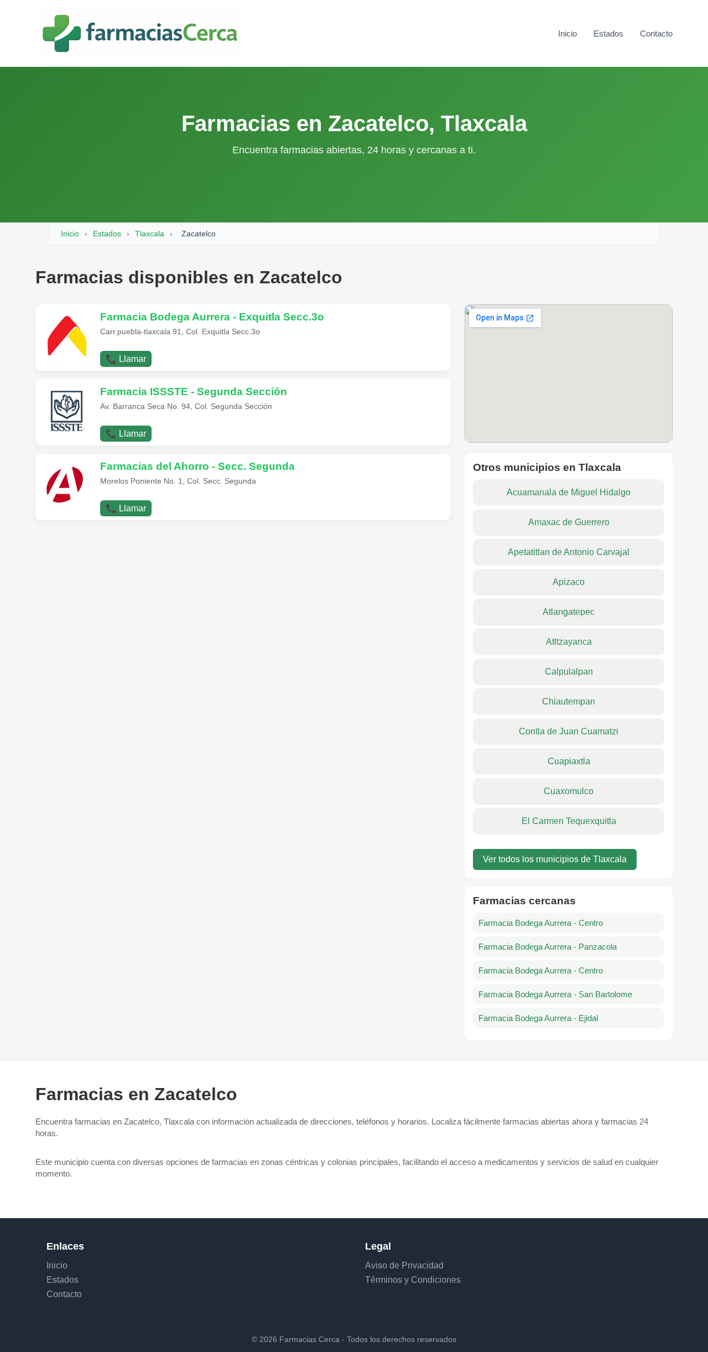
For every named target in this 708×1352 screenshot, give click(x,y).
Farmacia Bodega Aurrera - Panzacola (547, 946)
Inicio (567, 33)
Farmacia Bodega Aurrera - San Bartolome (555, 994)
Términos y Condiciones (413, 1279)
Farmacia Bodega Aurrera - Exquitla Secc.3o (212, 317)
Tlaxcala (149, 233)
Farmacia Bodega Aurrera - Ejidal (538, 1018)
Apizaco (569, 582)
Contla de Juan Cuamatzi (568, 731)
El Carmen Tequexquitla (569, 821)
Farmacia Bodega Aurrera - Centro (540, 923)
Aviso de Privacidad (404, 1265)
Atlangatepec (569, 612)
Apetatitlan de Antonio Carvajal (568, 552)
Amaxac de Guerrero (569, 522)
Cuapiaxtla (569, 761)
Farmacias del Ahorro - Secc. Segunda (197, 466)
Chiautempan (568, 701)
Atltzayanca (569, 641)
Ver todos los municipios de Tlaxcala (555, 859)
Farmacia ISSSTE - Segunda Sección (193, 391)
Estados (608, 33)
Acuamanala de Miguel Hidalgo (569, 492)
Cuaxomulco (569, 791)
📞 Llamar (126, 359)
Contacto (656, 33)
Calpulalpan (569, 671)
